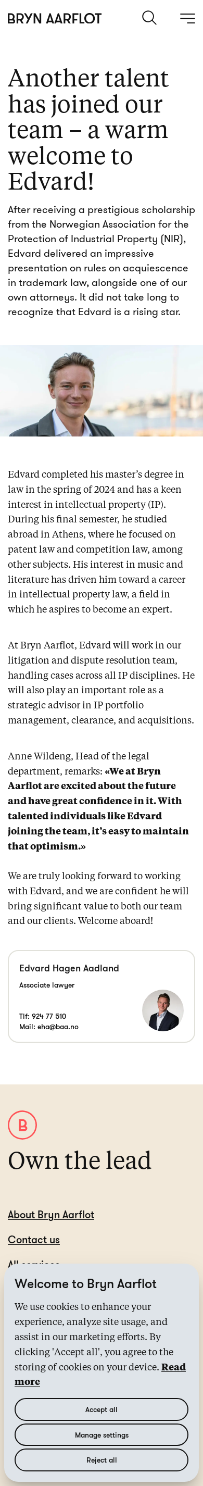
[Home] (55, 18)
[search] (150, 17)
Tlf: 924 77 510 (42, 1016)
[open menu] (187, 18)
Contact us (34, 1239)
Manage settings (102, 1434)
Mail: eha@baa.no (49, 1026)
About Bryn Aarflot (51, 1214)
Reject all (101, 1459)
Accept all (101, 1409)
